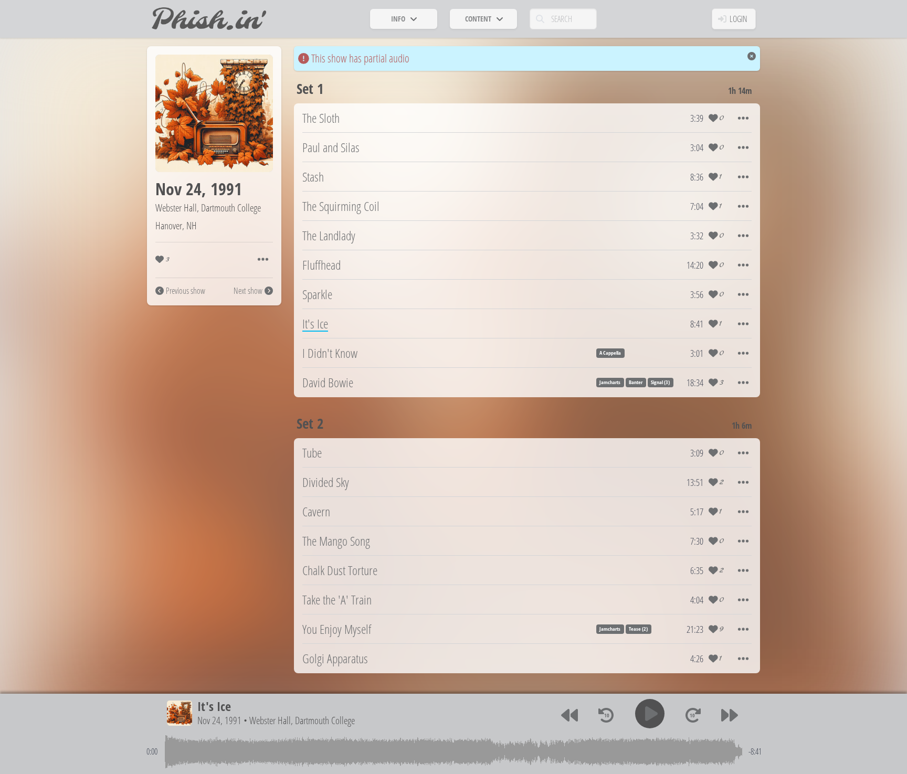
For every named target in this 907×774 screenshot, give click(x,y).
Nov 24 (178, 188)
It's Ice (214, 706)
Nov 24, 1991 (219, 720)
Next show (248, 290)
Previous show (185, 290)
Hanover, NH (176, 225)
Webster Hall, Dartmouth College (208, 207)
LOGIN (738, 19)
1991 (226, 188)
